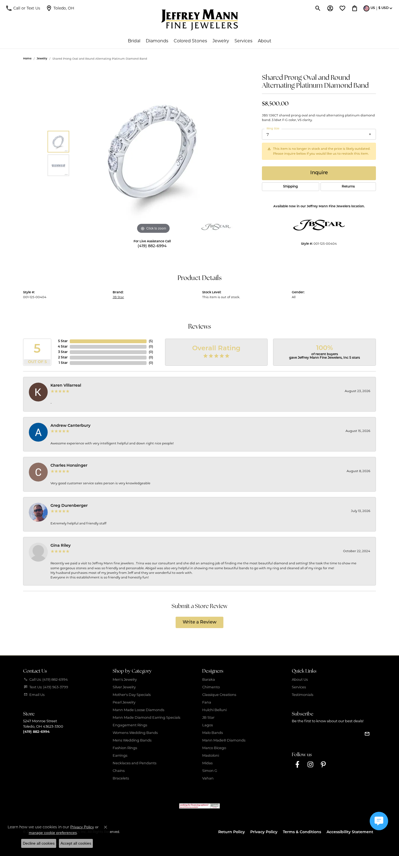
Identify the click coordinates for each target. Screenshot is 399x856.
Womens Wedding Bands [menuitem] (135, 732)
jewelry (42, 58)
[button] (22, 8)
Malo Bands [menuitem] (212, 732)
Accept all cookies (76, 843)
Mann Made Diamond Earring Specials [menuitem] (146, 717)
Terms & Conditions (302, 832)
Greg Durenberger (69, 506)
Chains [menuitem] (119, 770)
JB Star (118, 297)
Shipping (290, 186)
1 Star (63, 363)
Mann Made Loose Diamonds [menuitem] (138, 710)
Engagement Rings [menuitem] (130, 725)
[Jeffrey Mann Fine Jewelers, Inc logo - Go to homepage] (199, 19)
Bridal (134, 40)
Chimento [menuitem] (211, 687)
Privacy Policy (263, 832)
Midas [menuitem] (207, 763)
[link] (60, 8)
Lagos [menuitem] (207, 725)
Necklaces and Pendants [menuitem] (134, 763)
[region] (153, 153)
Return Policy (231, 832)
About (264, 40)
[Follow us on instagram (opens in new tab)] (310, 764)
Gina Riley (60, 546)
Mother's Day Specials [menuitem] (132, 694)
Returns (348, 186)
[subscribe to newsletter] (367, 734)
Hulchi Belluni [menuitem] (214, 710)
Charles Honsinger (68, 466)
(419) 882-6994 (152, 246)
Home (27, 58)
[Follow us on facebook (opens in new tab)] (297, 764)
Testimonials (302, 694)
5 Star (63, 341)
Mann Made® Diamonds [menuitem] (223, 740)
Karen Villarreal (65, 386)
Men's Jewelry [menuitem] (125, 679)
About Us (300, 679)
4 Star (63, 346)
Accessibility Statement (350, 832)
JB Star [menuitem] (208, 717)
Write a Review (200, 622)
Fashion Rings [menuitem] (125, 748)
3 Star (63, 352)
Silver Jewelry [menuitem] (124, 687)
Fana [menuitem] (206, 702)
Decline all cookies (39, 843)
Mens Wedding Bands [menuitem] (132, 740)
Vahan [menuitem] (208, 778)
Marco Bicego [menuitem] (214, 748)
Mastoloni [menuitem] (210, 755)
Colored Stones (190, 40)
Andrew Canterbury (70, 426)
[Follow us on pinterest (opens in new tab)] (323, 764)
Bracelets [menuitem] (121, 778)
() (151, 341)
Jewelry (221, 40)
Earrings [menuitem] (120, 755)
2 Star (63, 357)
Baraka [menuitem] (208, 679)
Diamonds (157, 40)
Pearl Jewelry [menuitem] (124, 702)
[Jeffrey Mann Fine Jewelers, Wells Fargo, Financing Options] (199, 806)
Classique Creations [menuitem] (219, 694)
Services (243, 40)
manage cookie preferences (53, 832)
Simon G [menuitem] (209, 770)
